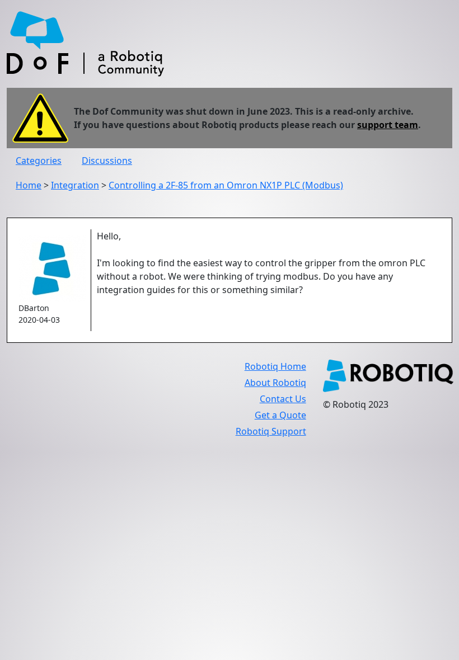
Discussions (107, 160)
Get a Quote (280, 415)
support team (387, 125)
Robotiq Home (275, 366)
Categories (39, 160)
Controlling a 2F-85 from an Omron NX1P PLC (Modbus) (226, 185)
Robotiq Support (271, 431)
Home (28, 185)
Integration (75, 185)
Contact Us (283, 399)
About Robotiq (275, 382)
